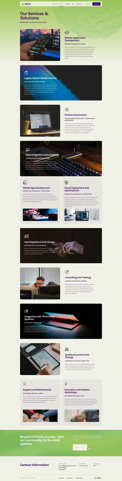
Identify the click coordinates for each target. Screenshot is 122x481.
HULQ (21, 477)
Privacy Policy (70, 478)
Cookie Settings (78, 478)
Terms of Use (61, 478)
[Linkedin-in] (94, 465)
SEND (89, 448)
